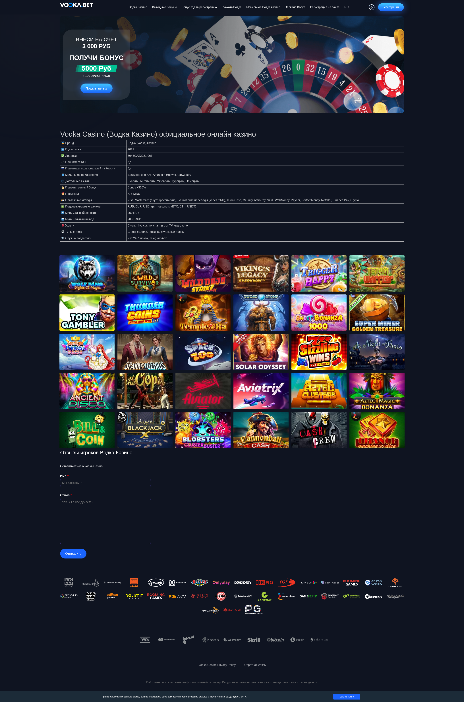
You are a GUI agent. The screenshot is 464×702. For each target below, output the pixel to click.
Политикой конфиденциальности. (228, 696)
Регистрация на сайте (324, 7)
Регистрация (390, 7)
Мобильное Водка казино (263, 7)
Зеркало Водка (295, 7)
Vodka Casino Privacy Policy (217, 664)
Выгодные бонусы (164, 7)
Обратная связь (255, 664)
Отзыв (65, 495)
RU (346, 7)
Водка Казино (138, 7)
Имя (63, 475)
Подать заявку (96, 88)
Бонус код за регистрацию (199, 7)
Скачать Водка (231, 7)
